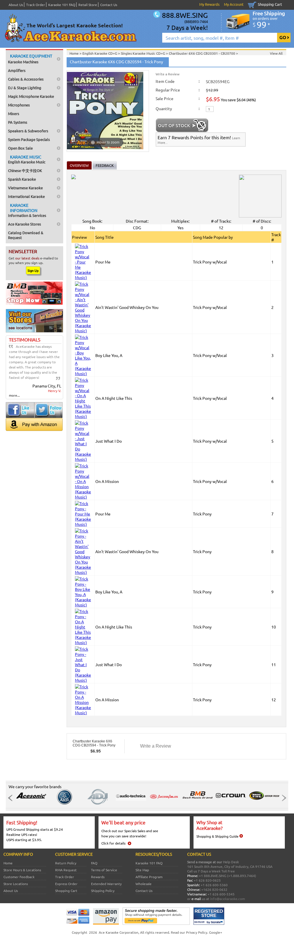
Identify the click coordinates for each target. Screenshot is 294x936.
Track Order (35, 4)
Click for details (113, 843)
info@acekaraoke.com (227, 898)
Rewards (98, 876)
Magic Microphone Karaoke (31, 96)
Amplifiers (17, 70)
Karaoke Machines (30, 58)
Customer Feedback (18, 876)
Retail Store (87, 4)
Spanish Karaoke (22, 179)
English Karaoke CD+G (100, 53)
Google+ (215, 932)
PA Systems (17, 122)
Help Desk (231, 861)
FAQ (94, 863)
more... (14, 395)
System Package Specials (29, 139)
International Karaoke (26, 196)
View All (276, 53)
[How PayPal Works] (156, 923)
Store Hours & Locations (22, 870)
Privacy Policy (196, 932)
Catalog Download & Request (25, 235)
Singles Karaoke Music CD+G (143, 53)
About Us (16, 4)
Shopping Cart (270, 4)
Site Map (142, 870)
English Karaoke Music (26, 159)
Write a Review (167, 74)
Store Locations (15, 883)
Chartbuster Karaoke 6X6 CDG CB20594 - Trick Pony (94, 743)
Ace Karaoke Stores (24, 223)
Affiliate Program (149, 876)
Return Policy (65, 863)
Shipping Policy (103, 890)
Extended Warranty (106, 883)
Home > (75, 53)
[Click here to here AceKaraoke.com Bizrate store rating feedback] (209, 923)
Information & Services (27, 210)
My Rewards (209, 4)
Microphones (19, 104)
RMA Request (66, 870)
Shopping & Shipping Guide (217, 836)
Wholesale (144, 883)
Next (282, 798)
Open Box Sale (20, 148)
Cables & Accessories (26, 79)
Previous (11, 798)
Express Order (66, 883)
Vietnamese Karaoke (25, 187)
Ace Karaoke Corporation (118, 932)
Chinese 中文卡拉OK (25, 170)
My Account (233, 4)
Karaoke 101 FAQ (61, 4)
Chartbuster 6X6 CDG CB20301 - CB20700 (202, 53)
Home (8, 863)
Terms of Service (104, 870)
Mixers (13, 113)
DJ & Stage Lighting (24, 87)
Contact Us (108, 4)
